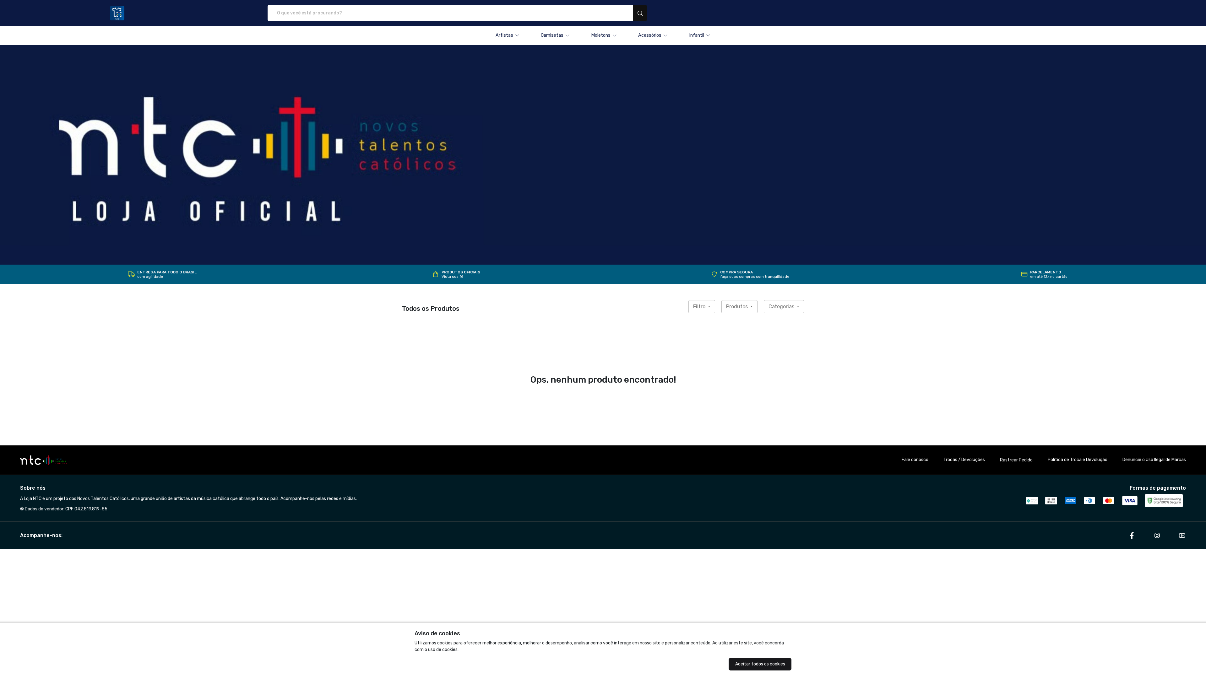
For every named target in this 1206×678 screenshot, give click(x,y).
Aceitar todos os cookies (760, 664)
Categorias (782, 306)
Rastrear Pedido (1016, 460)
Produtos (737, 306)
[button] (507, 35)
